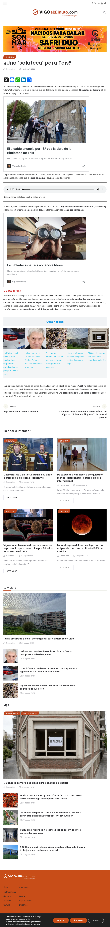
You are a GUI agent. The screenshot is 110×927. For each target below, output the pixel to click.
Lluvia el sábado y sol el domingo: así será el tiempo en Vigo (38, 638)
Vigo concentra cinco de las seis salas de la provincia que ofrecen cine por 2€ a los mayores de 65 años (28, 548)
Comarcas (24, 887)
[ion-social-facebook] (92, 3)
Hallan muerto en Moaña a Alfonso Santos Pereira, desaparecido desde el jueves (34, 360)
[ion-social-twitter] (95, 3)
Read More (11, 497)
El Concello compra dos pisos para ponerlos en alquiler (97, 356)
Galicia (22, 896)
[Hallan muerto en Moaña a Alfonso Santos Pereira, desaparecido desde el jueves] (35, 338)
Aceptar (60, 920)
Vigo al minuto (30, 713)
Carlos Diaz (64, 485)
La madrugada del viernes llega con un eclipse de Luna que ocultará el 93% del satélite (80, 548)
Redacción (10, 69)
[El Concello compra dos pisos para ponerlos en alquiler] (98, 338)
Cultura (10, 57)
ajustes (37, 924)
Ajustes (96, 920)
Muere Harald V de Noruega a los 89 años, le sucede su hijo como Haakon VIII (27, 476)
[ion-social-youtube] (102, 3)
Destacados (12, 713)
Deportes (23, 904)
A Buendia (10, 555)
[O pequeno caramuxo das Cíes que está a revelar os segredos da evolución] (56, 338)
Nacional (7, 900)
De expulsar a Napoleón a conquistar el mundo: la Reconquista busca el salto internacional (80, 478)
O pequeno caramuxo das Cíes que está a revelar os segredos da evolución (54, 360)
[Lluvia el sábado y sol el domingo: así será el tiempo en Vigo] (77, 338)
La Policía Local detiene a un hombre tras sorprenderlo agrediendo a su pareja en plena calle (10, 363)
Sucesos (7, 896)
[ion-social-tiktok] (105, 3)
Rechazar (78, 920)
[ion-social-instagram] (99, 3)
